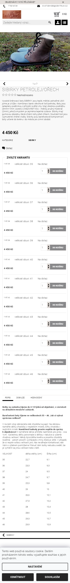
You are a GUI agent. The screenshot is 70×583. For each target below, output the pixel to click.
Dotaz (9, 148)
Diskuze (20, 398)
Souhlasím (52, 577)
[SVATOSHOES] (11, 14)
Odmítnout (17, 577)
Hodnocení (36, 398)
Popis (8, 398)
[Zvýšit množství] (48, 169)
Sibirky (32, 140)
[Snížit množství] (48, 172)
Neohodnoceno (25, 95)
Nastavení (35, 566)
